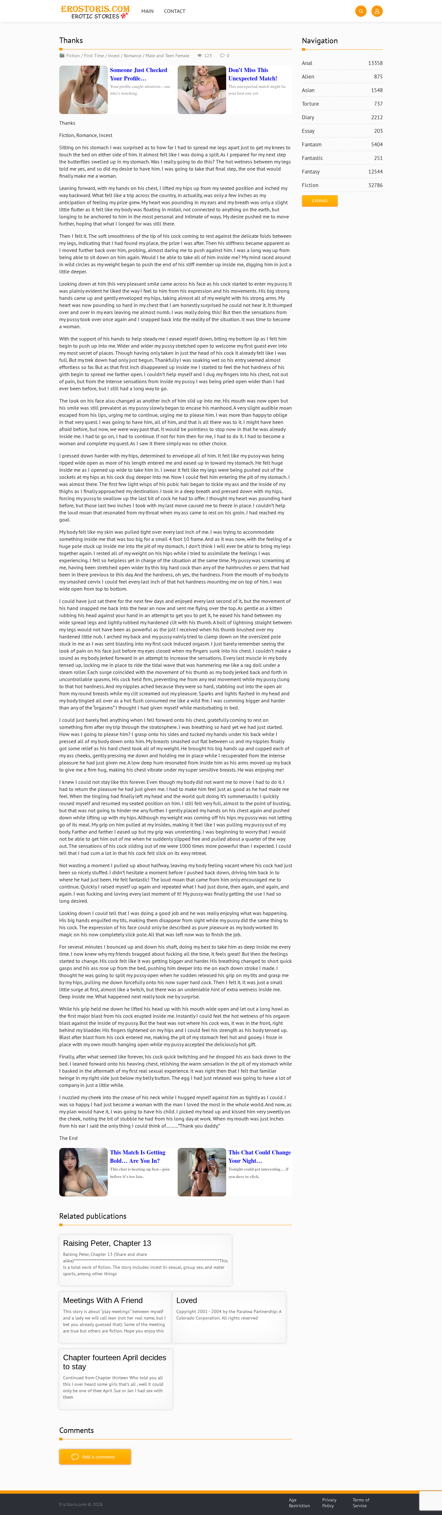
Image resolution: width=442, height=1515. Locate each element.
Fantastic (342, 158)
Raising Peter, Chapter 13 (107, 1243)
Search (361, 11)
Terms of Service (361, 1503)
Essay (342, 130)
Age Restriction (299, 1503)
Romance (132, 55)
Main (147, 11)
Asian (342, 90)
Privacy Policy (329, 1503)
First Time (94, 55)
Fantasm (342, 144)
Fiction (73, 55)
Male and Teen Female (167, 55)
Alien (342, 76)
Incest (114, 55)
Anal (342, 63)
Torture (342, 103)
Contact (174, 11)
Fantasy (342, 171)
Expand (320, 201)
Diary (342, 117)
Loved (186, 1300)
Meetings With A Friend (103, 1300)
